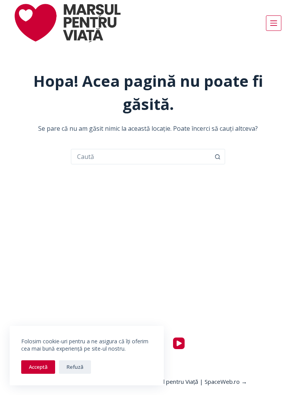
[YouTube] (179, 343)
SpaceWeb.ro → (226, 381)
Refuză (75, 366)
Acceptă (38, 366)
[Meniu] (273, 23)
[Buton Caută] (217, 156)
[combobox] (140, 156)
